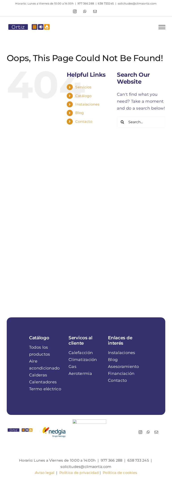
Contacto (83, 121)
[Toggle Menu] (162, 27)
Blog (79, 113)
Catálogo (83, 96)
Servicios (83, 87)
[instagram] (140, 432)
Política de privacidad (79, 473)
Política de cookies (120, 473)
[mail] (156, 432)
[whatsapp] (148, 432)
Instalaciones (87, 104)
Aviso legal (44, 473)
